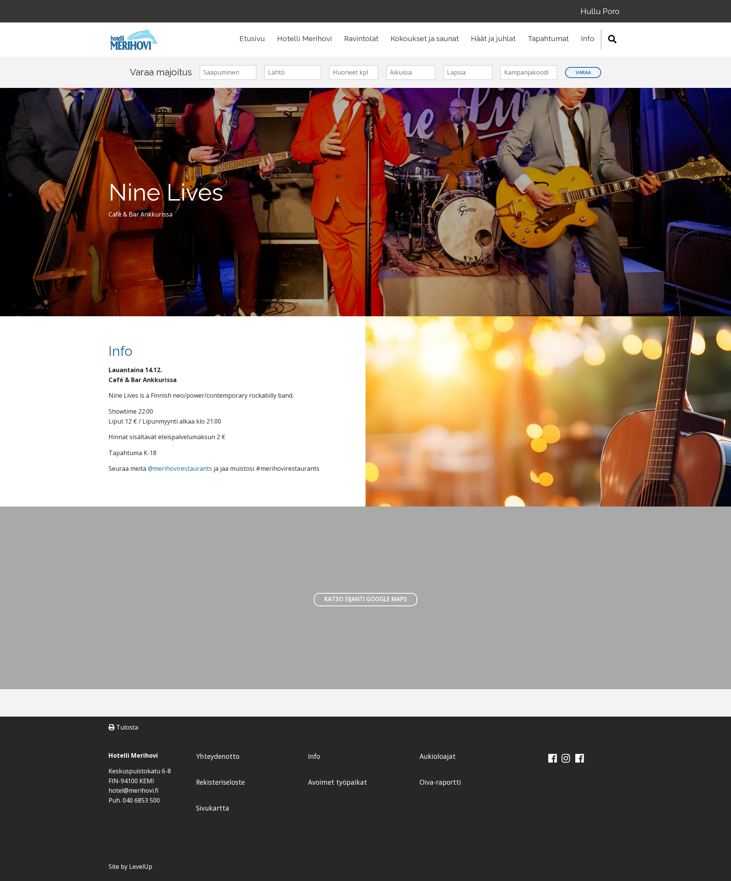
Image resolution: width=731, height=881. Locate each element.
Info (587, 38)
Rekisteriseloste (220, 782)
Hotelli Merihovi (304, 38)
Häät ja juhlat (493, 38)
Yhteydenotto (217, 756)
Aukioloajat (438, 756)
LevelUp (140, 866)
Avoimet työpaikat (337, 782)
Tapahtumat (548, 38)
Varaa (583, 72)
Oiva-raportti (440, 782)
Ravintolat (361, 38)
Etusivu (252, 38)
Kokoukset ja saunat (425, 38)
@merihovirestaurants (180, 468)
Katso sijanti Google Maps (365, 599)
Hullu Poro (600, 11)
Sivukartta (212, 807)
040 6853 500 (141, 800)
